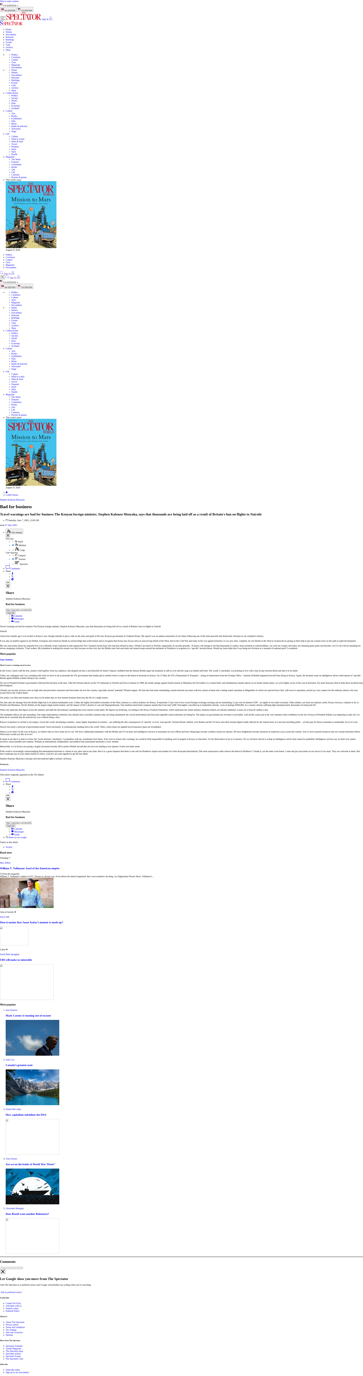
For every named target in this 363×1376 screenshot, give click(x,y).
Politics (14, 54)
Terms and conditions (15, 1284)
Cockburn (15, 57)
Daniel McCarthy (13, 1066)
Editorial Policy (13, 1268)
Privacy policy (12, 1282)
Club (8, 45)
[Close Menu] (2, 277)
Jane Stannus (6, 662)
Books (14, 116)
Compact (22, 555)
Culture (14, 60)
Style (13, 152)
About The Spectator (15, 1279)
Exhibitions (16, 118)
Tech (13, 62)
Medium (22, 545)
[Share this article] (8, 583)
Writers (9, 32)
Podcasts (9, 37)
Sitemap (9, 1292)
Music (14, 123)
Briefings (10, 39)
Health (14, 154)
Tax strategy (11, 1287)
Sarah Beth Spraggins (9, 912)
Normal (22, 559)
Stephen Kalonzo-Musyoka (12, 727)
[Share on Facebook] (12, 574)
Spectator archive (13, 1311)
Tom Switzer (11, 1116)
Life (7, 134)
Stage (13, 131)
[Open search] (1, 274)
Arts (13, 113)
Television (16, 129)
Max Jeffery (5, 820)
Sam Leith (4, 874)
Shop (8, 50)
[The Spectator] (24, 19)
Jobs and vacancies (14, 1289)
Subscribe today (13, 1327)
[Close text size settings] (8, 536)
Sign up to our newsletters (17, 1330)
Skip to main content (9, 1)
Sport (13, 149)
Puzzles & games (19, 177)
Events (9, 42)
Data (13, 103)
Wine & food (17, 141)
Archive (9, 47)
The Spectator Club (14, 1316)
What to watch (17, 139)
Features (15, 162)
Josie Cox (10, 1017)
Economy (15, 106)
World (14, 100)
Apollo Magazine (13, 1306)
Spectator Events (13, 1313)
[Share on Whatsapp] (12, 579)
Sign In (45, 19)
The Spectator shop (14, 1308)
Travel (14, 144)
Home (8, 29)
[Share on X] (12, 577)
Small (20, 541)
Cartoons (15, 175)
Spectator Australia (14, 1303)
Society (14, 98)
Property (15, 146)
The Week (16, 159)
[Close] (3, 1229)
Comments (15, 568)
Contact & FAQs (13, 1261)
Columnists (16, 164)
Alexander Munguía (15, 1166)
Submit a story (12, 1266)
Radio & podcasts (19, 126)
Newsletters (11, 34)
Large (22, 550)
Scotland (15, 108)
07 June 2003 (11, 525)
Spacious (24, 564)
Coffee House (12, 93)
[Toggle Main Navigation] (3, 18)
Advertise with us (13, 1263)
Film (13, 121)
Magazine (15, 65)
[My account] (50, 19)
